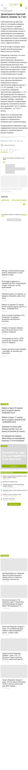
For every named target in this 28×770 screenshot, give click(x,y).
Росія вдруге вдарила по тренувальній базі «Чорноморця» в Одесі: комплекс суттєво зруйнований (14, 284)
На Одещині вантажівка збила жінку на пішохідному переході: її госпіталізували (13, 438)
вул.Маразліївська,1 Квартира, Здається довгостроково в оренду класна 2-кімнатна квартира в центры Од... (13, 576)
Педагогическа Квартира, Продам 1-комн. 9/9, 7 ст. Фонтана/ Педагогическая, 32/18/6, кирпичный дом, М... (13, 656)
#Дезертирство (4, 141)
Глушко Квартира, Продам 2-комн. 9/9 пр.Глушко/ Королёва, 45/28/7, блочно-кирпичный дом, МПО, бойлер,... (14, 683)
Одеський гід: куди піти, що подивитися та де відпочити (14, 456)
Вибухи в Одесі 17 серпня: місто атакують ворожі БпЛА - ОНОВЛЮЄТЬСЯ (14, 419)
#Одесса (11, 141)
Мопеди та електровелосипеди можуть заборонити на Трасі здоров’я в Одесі (13, 273)
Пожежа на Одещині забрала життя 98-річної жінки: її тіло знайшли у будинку (12, 330)
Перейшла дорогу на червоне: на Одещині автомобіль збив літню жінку (14, 296)
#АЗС (18, 141)
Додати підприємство (14, 504)
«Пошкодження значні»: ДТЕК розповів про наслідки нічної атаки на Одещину (12, 341)
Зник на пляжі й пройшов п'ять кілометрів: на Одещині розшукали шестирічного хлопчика (13, 318)
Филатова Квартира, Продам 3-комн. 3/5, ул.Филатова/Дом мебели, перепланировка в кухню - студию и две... (13, 630)
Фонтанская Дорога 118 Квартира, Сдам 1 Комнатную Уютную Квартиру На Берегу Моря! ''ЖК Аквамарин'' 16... (13, 603)
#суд (22, 141)
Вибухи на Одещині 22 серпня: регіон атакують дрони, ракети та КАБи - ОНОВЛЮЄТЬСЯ (14, 307)
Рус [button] (5, 8)
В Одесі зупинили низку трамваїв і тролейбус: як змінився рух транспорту (14, 351)
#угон (15, 141)
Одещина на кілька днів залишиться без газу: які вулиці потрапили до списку (13, 428)
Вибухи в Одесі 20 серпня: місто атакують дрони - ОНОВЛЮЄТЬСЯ (12, 410)
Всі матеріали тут (14, 466)
